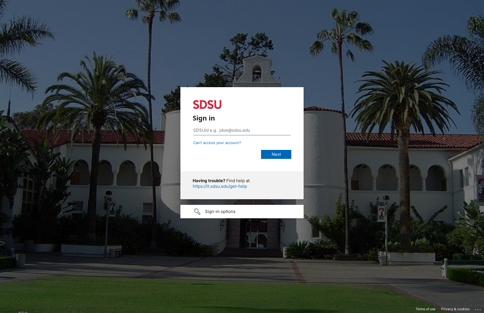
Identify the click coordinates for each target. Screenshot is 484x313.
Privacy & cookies (455, 309)
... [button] (478, 308)
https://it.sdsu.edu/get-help (220, 186)
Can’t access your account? (217, 142)
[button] (242, 211)
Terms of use (426, 309)
